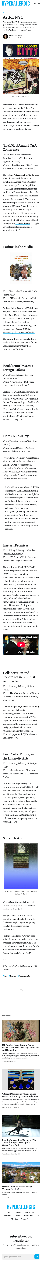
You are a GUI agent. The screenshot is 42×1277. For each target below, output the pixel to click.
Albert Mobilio (32, 457)
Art (4, 12)
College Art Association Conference (23, 175)
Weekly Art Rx (24, 976)
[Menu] (39, 3)
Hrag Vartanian (15, 35)
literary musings (17, 402)
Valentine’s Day (18, 790)
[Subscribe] (36, 1256)
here (27, 216)
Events (13, 976)
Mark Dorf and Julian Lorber (15, 919)
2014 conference (23, 223)
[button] (29, 1212)
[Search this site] (35, 3)
